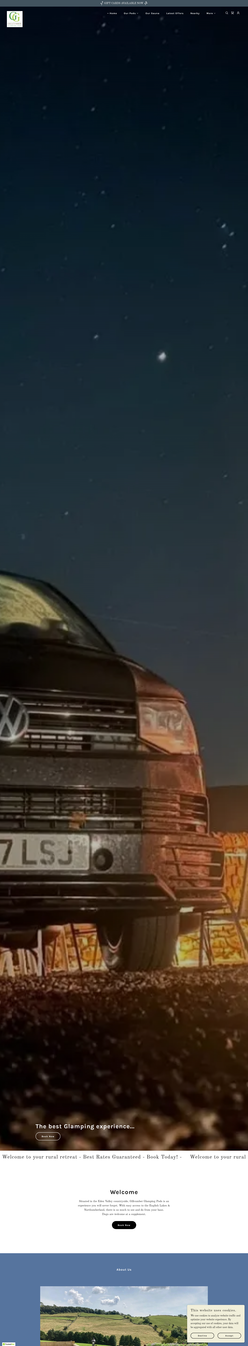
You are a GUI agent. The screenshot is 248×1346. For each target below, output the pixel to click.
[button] (130, 13)
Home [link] (113, 13)
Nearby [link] (195, 13)
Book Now (48, 1136)
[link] (15, 12)
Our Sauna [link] (152, 13)
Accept (229, 1336)
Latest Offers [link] (175, 13)
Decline (202, 1336)
